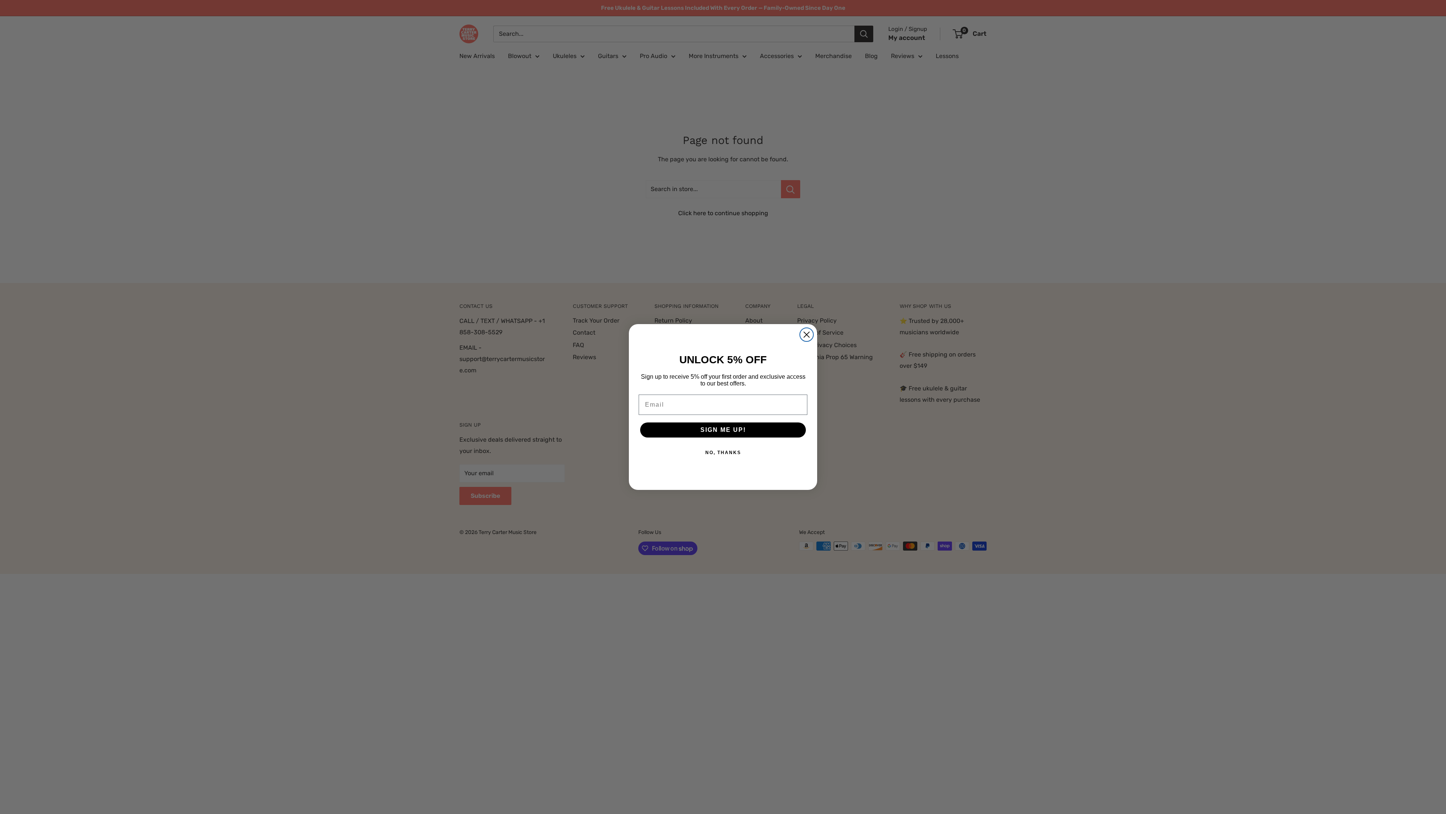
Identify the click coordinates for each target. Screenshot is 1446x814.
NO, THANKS (723, 452)
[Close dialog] (806, 334)
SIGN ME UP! (723, 430)
